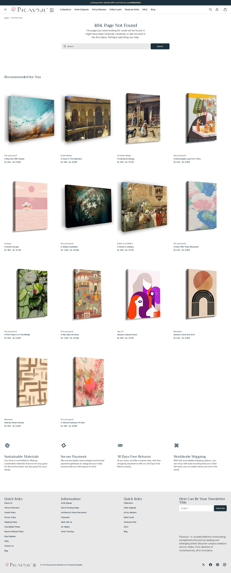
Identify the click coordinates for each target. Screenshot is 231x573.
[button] (210, 9)
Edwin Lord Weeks (125, 243)
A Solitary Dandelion (69, 247)
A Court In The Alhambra (71, 159)
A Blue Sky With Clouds (14, 159)
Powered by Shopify (75, 565)
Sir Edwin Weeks (124, 155)
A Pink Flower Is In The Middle (17, 335)
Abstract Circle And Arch (184, 335)
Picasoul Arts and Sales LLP (56, 565)
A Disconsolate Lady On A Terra (187, 159)
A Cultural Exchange (125, 159)
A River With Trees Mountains (186, 247)
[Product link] (30, 123)
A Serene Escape (11, 247)
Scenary (7, 243)
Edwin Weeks (66, 155)
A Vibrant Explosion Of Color (73, 423)
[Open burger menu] (5, 9)
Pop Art (120, 331)
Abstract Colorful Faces (127, 335)
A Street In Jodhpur (125, 247)
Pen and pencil (10, 155)
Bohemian (178, 331)
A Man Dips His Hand (70, 335)
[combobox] (106, 46)
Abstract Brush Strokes (14, 423)
